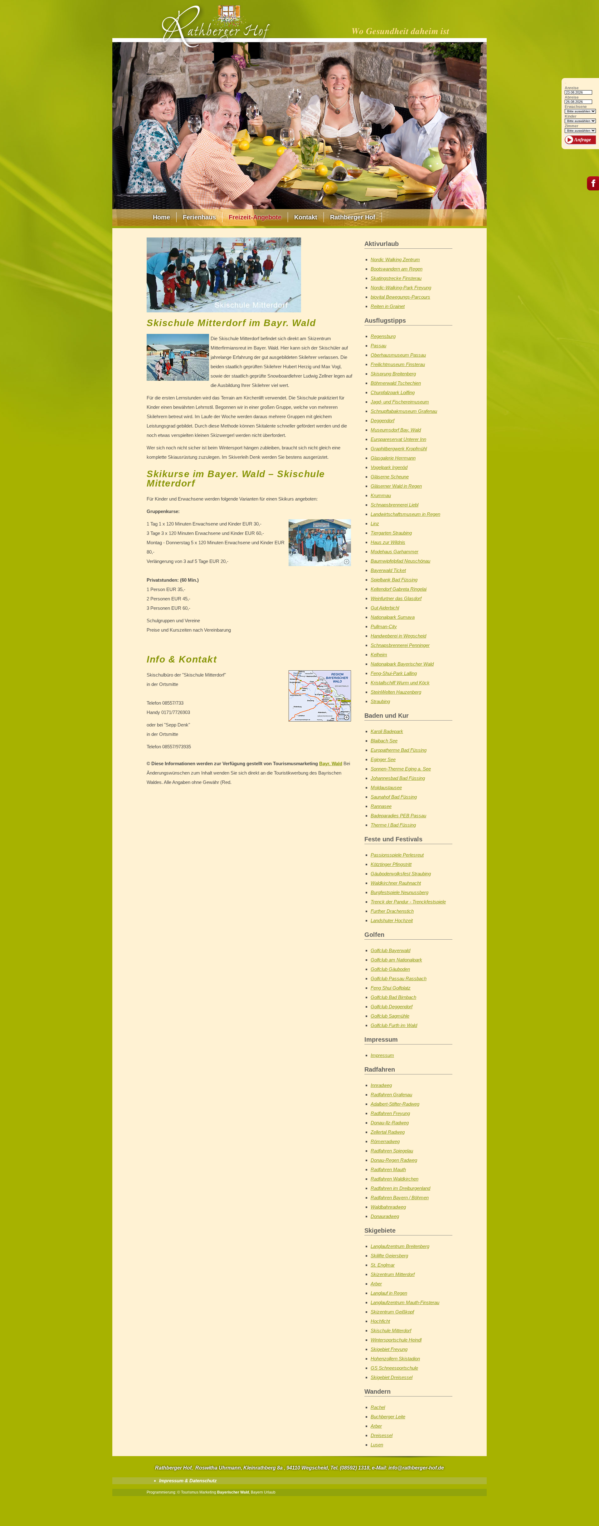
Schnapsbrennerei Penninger (400, 645)
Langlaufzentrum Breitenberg (400, 1246)
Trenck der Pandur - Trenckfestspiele (408, 901)
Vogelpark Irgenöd (389, 467)
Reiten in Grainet (388, 306)
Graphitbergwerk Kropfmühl (399, 448)
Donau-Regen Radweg (394, 1160)
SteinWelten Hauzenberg (396, 692)
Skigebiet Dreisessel (391, 1377)
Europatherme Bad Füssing (398, 750)
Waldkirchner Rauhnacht (396, 883)
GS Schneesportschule (394, 1368)
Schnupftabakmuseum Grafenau (404, 411)
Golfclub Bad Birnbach (393, 997)
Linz (375, 523)
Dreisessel (381, 1435)
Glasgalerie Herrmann (393, 458)
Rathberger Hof (352, 217)
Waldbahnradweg (388, 1207)
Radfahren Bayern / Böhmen (400, 1197)
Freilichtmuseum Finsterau (398, 364)
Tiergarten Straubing (391, 533)
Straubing (380, 701)
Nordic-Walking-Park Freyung (401, 287)
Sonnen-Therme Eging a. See (401, 768)
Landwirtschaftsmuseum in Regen (405, 514)
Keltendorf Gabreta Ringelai (398, 589)
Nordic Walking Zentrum (395, 259)
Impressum (382, 1055)
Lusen (377, 1444)
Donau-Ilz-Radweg (390, 1122)
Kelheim (379, 654)
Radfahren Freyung (390, 1113)
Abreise (572, 97)
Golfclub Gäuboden (390, 969)
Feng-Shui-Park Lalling (394, 673)
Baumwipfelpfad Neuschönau (400, 561)
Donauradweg (385, 1216)
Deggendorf (382, 420)
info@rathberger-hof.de (416, 1467)
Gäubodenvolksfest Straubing (401, 873)
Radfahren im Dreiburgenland (400, 1188)
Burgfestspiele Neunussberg (399, 892)
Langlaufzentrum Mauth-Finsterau (405, 1302)
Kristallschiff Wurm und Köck (400, 682)
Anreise (572, 88)
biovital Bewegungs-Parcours (400, 297)
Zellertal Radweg (388, 1132)
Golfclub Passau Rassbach (398, 978)
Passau (378, 345)
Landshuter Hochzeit (392, 920)
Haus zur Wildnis (388, 542)
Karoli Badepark (387, 731)
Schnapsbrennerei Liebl (394, 504)
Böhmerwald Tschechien (396, 383)
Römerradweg (385, 1141)
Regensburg (383, 336)
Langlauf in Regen (389, 1293)
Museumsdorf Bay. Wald (396, 430)
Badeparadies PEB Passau (398, 815)
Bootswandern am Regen (396, 268)
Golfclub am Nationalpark (396, 959)
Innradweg (381, 1085)
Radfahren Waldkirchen (394, 1178)
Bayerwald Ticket (388, 570)
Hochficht (380, 1321)
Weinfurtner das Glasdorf (396, 598)
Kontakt (305, 217)
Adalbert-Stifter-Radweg (395, 1104)
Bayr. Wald (330, 763)
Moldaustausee (386, 787)
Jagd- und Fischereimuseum (400, 401)
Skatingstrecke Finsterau (396, 278)
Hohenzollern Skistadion (395, 1358)
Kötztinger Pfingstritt (391, 864)
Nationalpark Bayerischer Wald (402, 664)
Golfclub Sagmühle (390, 1016)
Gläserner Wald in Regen (396, 486)
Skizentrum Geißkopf (392, 1311)
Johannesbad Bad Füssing (398, 778)
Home (161, 217)
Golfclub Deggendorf (391, 1006)
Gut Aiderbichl (385, 607)
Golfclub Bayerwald (390, 950)
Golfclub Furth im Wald (394, 1025)
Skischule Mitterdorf (391, 1330)
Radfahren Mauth (388, 1169)
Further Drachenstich (392, 911)
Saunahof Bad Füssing (394, 797)
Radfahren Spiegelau (392, 1150)
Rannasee (381, 806)
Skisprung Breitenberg (393, 373)
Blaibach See (384, 740)
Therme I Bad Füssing (393, 825)
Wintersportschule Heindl (396, 1340)
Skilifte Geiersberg (389, 1255)
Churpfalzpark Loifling (393, 392)
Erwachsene (576, 107)
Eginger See (383, 759)
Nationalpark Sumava (393, 617)
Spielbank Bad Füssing (394, 579)
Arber (376, 1283)
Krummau (381, 495)
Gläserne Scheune (390, 476)
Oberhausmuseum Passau (398, 355)
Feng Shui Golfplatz (391, 987)
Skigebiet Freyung (389, 1349)
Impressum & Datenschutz (188, 1480)
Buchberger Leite (388, 1416)
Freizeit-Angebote (255, 217)
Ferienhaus (199, 217)
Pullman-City (384, 626)
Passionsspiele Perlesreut (397, 855)
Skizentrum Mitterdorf (393, 1274)
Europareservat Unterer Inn (398, 439)
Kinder (571, 117)
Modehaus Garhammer (394, 551)
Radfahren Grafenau (391, 1094)
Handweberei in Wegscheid (398, 635)
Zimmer (571, 126)
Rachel (378, 1407)
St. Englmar (383, 1265)
